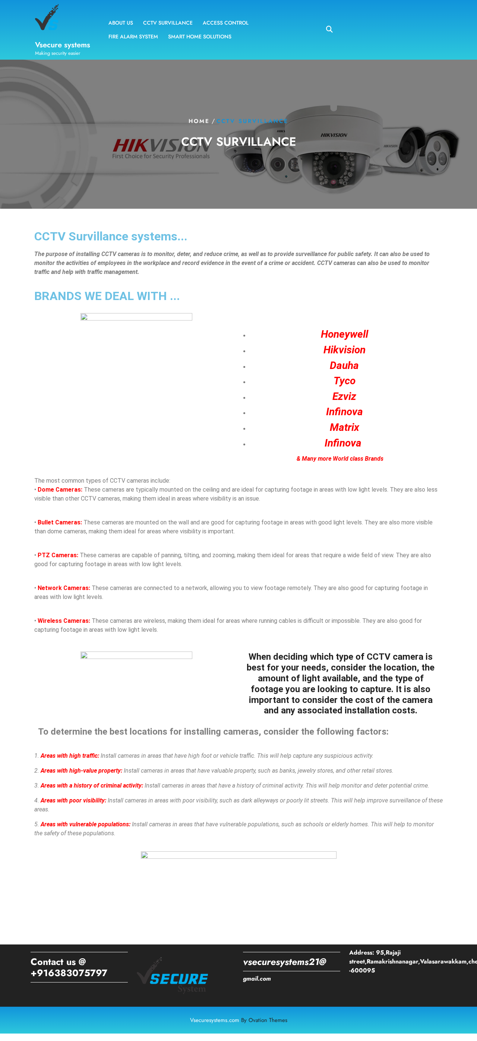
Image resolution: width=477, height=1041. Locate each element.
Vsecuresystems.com (238, 1020)
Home (199, 121)
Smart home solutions (199, 36)
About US (120, 22)
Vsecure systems (62, 45)
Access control (226, 22)
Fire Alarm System (133, 36)
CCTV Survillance (168, 22)
